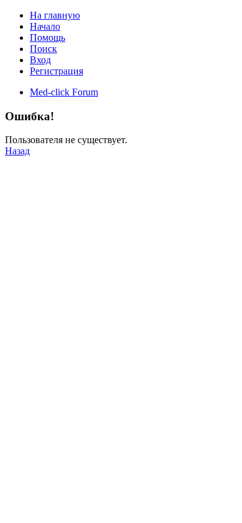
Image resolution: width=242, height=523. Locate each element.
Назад (17, 151)
